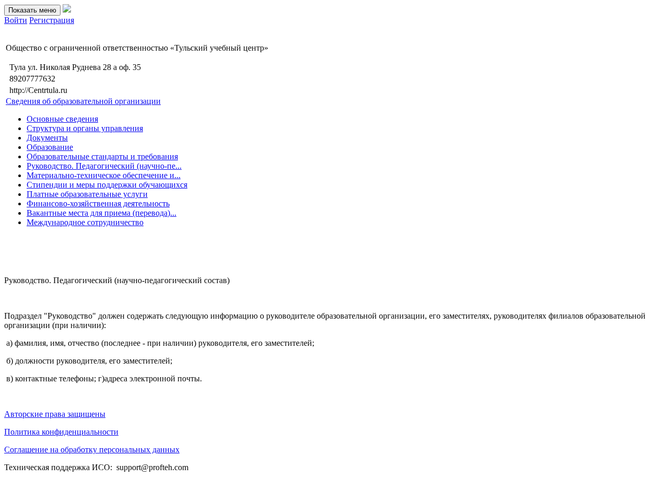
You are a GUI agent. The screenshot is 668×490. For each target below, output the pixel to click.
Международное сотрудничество (85, 222)
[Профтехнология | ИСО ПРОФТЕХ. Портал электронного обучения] (67, 9)
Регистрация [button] (51, 20)
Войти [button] (15, 20)
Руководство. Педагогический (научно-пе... (104, 165)
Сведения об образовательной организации (83, 101)
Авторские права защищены (54, 414)
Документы (47, 137)
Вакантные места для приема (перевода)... (101, 212)
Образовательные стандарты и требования (102, 156)
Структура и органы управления (85, 128)
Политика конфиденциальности (61, 431)
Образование (50, 147)
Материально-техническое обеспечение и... (104, 175)
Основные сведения (62, 118)
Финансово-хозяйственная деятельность (98, 203)
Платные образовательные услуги (87, 194)
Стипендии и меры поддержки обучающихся (107, 184)
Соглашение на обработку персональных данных (92, 449)
